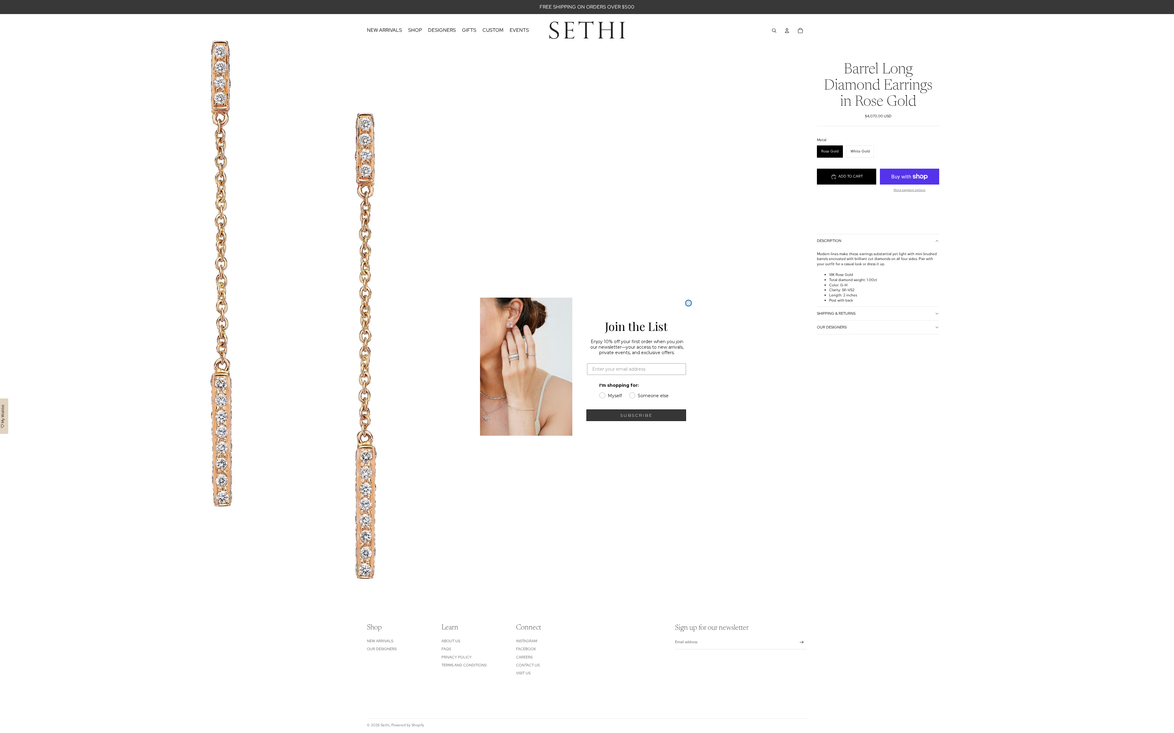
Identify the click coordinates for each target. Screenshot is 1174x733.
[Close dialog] (688, 303)
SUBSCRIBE (636, 415)
